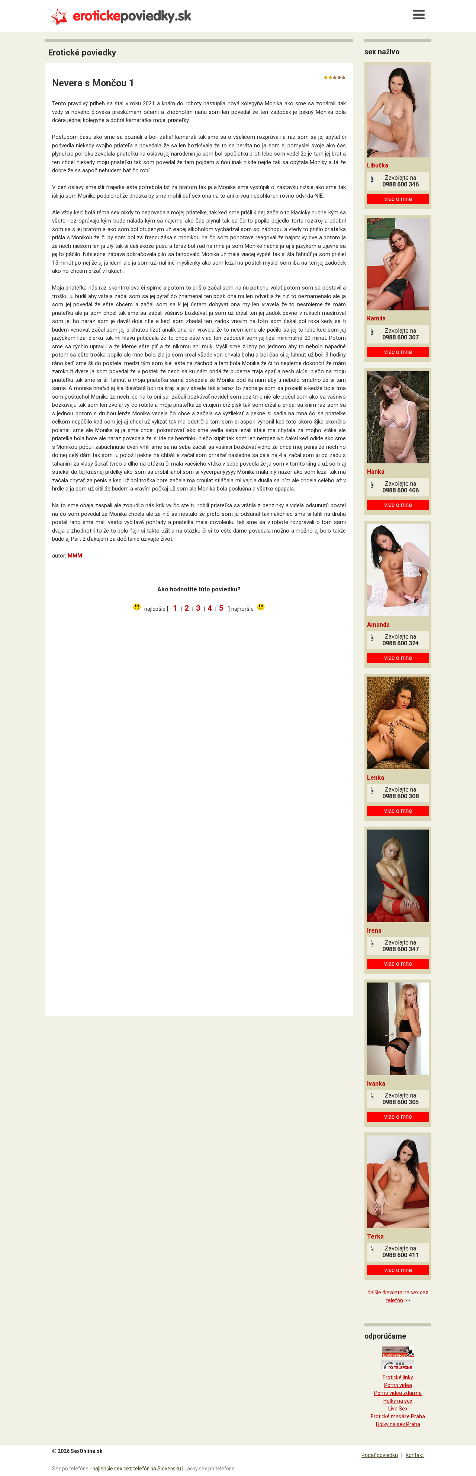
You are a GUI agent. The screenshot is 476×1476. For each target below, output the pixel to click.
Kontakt (415, 1455)
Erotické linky (398, 1377)
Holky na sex (397, 1401)
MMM (75, 555)
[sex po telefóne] (398, 1370)
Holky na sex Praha (398, 1424)
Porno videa (398, 1385)
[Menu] (419, 15)
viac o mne (398, 198)
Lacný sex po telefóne (209, 1469)
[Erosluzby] (398, 1356)
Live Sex (398, 1409)
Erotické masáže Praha (398, 1416)
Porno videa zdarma (398, 1393)
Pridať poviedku (379, 1455)
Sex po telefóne (70, 1469)
